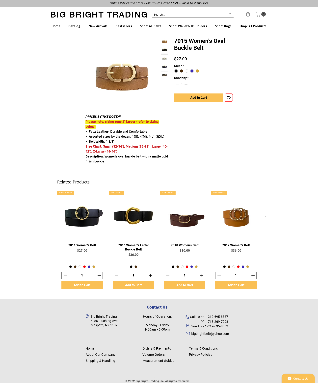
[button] (261, 14)
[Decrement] (177, 84)
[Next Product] (266, 216)
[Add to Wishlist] (229, 97)
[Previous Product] (52, 216)
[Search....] (230, 14)
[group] (159, 242)
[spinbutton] (182, 84)
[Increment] (186, 84)
